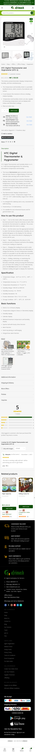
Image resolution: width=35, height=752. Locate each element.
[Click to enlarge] (4, 47)
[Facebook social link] (6, 142)
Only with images (8, 448)
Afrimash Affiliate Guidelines (12, 688)
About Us (6, 618)
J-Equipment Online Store (24, 513)
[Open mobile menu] (2, 7)
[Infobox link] (17, 527)
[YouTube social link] (14, 605)
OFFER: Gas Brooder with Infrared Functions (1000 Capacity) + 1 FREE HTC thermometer (8, 352)
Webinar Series (8, 646)
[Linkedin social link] (10, 142)
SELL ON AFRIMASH (9, 666)
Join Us (6, 633)
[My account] (33, 7)
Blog (5, 624)
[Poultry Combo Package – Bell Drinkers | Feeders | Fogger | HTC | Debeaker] (23, 345)
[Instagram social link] (11, 605)
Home (3, 64)
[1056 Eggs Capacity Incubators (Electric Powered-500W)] (8, 361)
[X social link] (8, 142)
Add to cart (14, 110)
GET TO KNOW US (9, 609)
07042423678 (13, 2)
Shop (8, 64)
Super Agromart (6, 514)
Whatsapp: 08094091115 (13, 584)
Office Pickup (21, 64)
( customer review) (14, 74)
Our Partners (7, 627)
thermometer (13, 172)
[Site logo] (17, 7)
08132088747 (23, 2)
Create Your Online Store (11, 669)
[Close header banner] (33, 2)
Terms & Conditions (9, 655)
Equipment (30, 64)
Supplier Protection (9, 675)
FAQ (5, 636)
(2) (27, 516)
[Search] (31, 12)
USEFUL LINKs (8, 640)
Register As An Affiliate (10, 685)
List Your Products (9, 672)
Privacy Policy (8, 652)
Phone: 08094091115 (12, 582)
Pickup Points (8, 649)
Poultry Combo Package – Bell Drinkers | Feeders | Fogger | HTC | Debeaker (23, 352)
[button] (3, 33)
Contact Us (7, 621)
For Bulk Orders (8, 661)
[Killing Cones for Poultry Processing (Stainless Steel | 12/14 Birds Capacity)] (26, 485)
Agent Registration (9, 643)
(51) (10, 516)
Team (5, 630)
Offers (13, 64)
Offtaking (6, 678)
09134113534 (27, 1)
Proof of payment (9, 658)
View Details (29, 117)
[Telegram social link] (14, 142)
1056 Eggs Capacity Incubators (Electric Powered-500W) (6, 367)
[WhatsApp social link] (12, 142)
